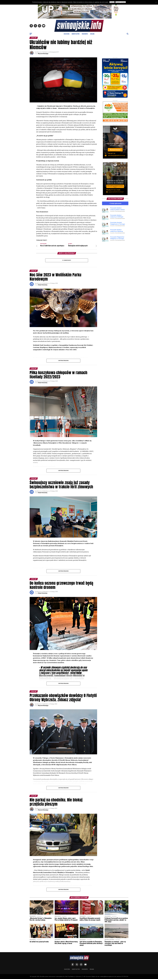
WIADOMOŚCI (85, 34)
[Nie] (156, 2)
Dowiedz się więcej (120, 2)
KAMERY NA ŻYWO (75, 34)
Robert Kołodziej (42, 285)
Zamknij (112, 2)
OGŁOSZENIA (66, 34)
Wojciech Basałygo (43, 53)
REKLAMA (92, 34)
